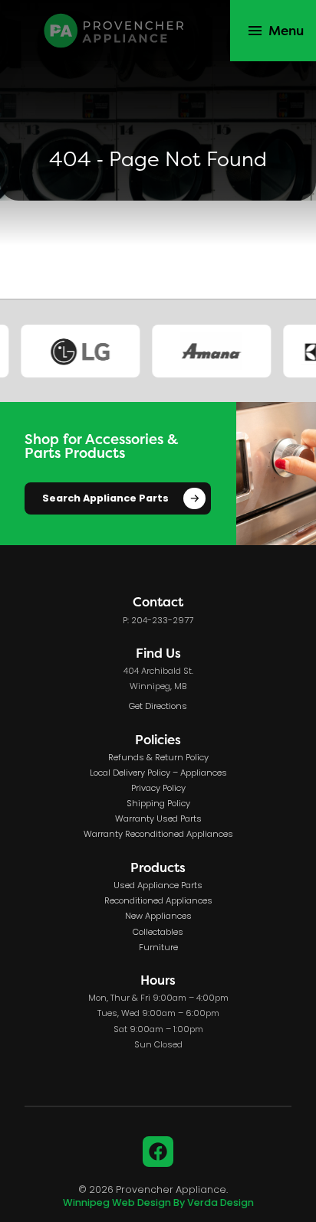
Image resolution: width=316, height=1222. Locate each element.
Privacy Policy (158, 789)
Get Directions (158, 707)
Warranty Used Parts (158, 819)
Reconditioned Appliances (158, 901)
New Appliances (158, 916)
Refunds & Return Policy (158, 758)
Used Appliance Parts (158, 886)
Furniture (158, 948)
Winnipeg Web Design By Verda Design (158, 1203)
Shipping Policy (158, 804)
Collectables (158, 932)
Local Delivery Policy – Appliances (158, 773)
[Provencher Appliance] (115, 30)
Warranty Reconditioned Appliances (158, 834)
